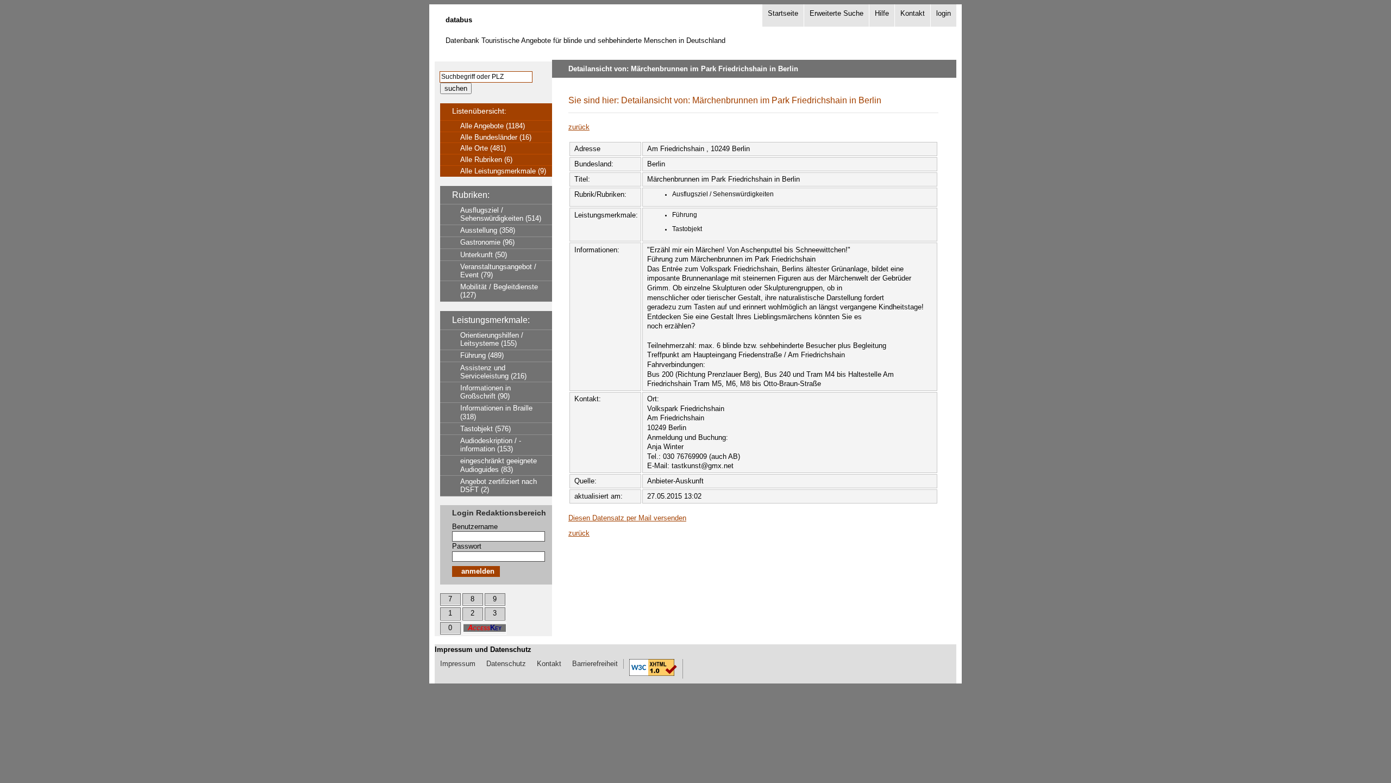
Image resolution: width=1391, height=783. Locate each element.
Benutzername (475, 527)
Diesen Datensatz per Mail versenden (627, 518)
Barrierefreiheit (595, 664)
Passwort (466, 546)
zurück (579, 127)
